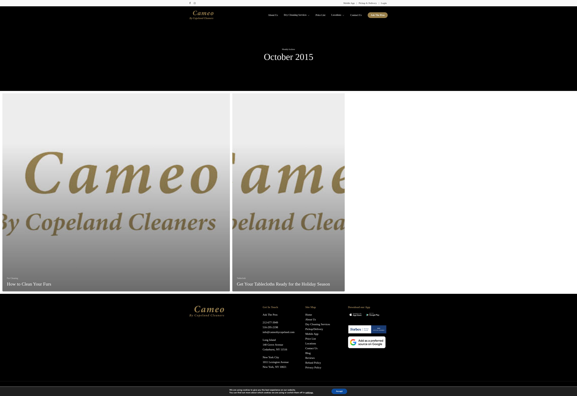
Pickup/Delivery (314, 329)
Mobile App (349, 3)
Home (308, 314)
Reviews (310, 357)
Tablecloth (241, 278)
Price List (310, 338)
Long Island (269, 339)
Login (384, 3)
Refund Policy (313, 362)
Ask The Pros (270, 314)
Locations (310, 343)
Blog (308, 353)
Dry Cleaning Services (317, 324)
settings (309, 392)
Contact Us (311, 348)
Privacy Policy (313, 367)
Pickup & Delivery (368, 3)
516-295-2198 (270, 327)
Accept (339, 391)
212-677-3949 (270, 322)
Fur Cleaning (12, 278)
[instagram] (195, 3)
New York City (271, 357)
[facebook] (190, 3)
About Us (310, 319)
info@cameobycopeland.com (279, 332)
